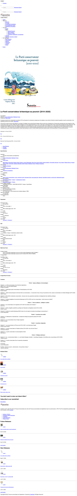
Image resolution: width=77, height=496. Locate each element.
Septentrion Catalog (7, 179)
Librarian (7, 35)
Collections (7, 42)
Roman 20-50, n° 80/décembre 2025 (6, 466)
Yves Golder (61, 162)
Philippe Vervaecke (40, 163)
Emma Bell (10, 162)
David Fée (34, 162)
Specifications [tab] (6, 146)
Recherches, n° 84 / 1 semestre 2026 (6, 476)
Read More (16, 121)
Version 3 (10, 220)
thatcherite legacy (60, 177)
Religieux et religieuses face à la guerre (6, 439)
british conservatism (10, 177)
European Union (28, 177)
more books (3, 445)
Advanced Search (18, 7)
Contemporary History (20, 179)
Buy (1, 133)
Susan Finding (39, 162)
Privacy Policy (6, 418)
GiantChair (32, 494)
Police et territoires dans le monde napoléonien (8, 429)
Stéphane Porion (16, 117)
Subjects (7, 41)
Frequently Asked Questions (9, 415)
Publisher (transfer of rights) (11, 36)
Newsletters (3, 401)
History (13, 179)
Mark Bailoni (5, 162)
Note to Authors (11, 32)
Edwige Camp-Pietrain (18, 162)
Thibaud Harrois (67, 162)
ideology (40, 177)
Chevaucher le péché (3, 375)
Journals (7, 43)
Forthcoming (8, 40)
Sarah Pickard (25, 163)
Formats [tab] (4, 147)
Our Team (7, 23)
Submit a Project (11, 33)
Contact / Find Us (6, 414)
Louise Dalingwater (9, 117)
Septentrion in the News (10, 26)
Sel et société (2, 367)
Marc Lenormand (9, 163)
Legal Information (6, 417)
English (2, 1)
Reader (6, 28)
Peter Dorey (7, 118)
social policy (53, 177)
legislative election (47, 177)
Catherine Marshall (18, 163)
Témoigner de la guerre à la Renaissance (7, 487)
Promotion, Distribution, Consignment (15, 34)
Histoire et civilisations (8, 170)
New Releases (8, 39)
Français (4, 3)
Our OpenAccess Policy (10, 25)
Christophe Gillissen (54, 162)
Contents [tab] (5, 148)
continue (11, 410)
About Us (7, 21)
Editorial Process (11, 31)
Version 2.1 (5, 220)
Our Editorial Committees (10, 24)
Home (4, 19)
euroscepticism (35, 177)
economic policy (21, 177)
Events (6, 44)
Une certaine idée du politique (5, 455)
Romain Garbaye (46, 162)
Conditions (5, 416)
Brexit (4, 177)
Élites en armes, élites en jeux (5, 392)
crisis (16, 177)
